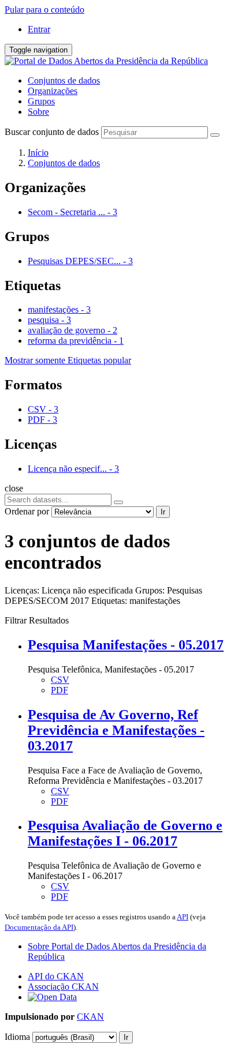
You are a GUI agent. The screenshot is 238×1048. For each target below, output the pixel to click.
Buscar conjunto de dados (52, 132)
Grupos (41, 101)
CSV (60, 680)
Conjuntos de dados (64, 80)
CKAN (90, 1016)
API (182, 916)
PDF (59, 690)
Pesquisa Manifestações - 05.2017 (126, 644)
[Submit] (215, 135)
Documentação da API (39, 927)
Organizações (52, 91)
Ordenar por (27, 511)
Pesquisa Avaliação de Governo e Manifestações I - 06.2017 (125, 833)
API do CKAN (56, 976)
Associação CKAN (63, 986)
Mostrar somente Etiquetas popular (68, 360)
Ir (163, 512)
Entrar (39, 29)
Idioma (17, 1037)
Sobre (38, 112)
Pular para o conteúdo (44, 9)
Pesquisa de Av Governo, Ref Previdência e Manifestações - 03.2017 (116, 730)
